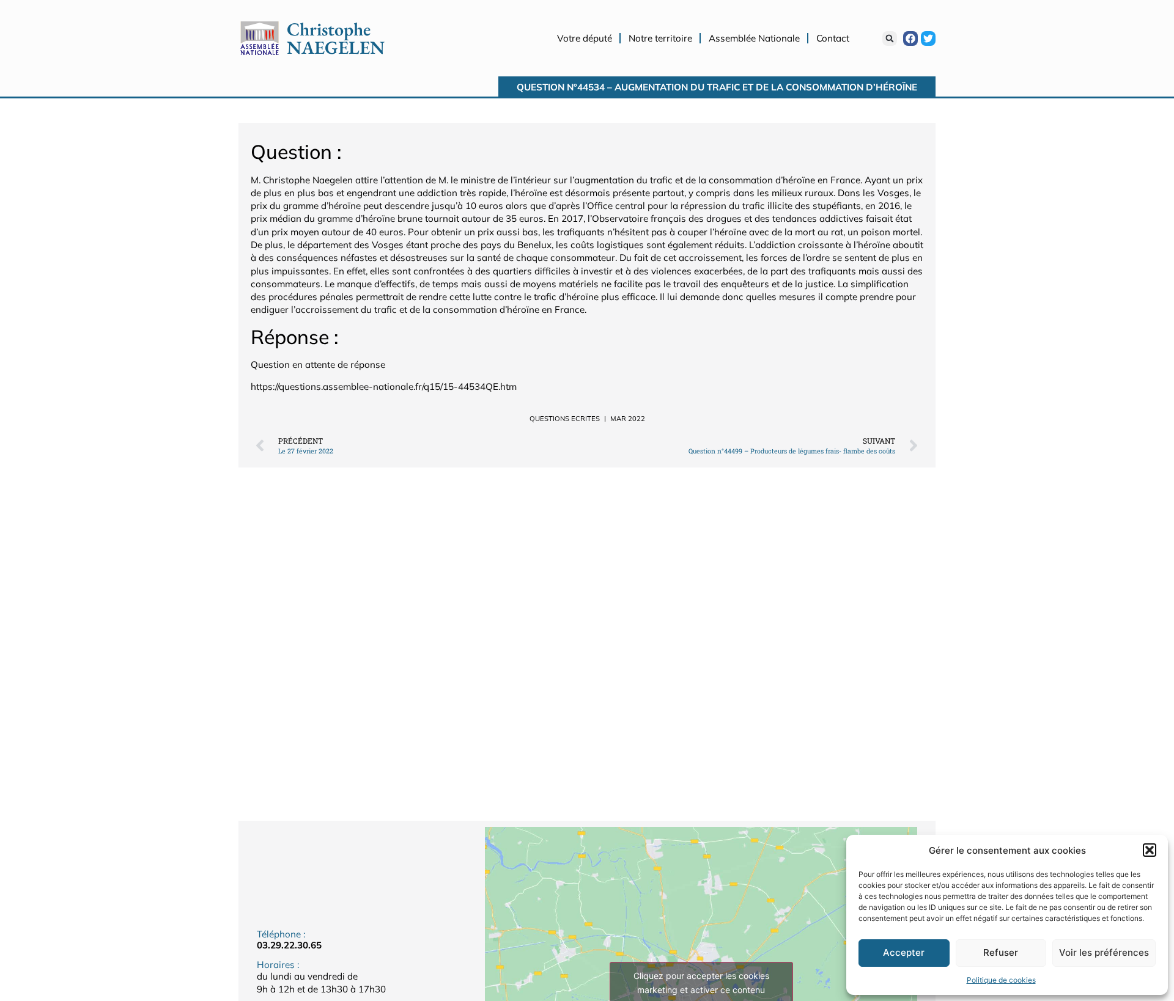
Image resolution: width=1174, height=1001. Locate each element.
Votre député (584, 38)
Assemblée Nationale (754, 38)
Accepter (904, 952)
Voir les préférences (1104, 952)
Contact (832, 38)
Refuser (1000, 952)
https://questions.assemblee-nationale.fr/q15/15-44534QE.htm (384, 386)
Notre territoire (660, 38)
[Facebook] (910, 38)
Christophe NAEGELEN (336, 38)
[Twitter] (928, 38)
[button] (1149, 850)
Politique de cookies (1001, 980)
